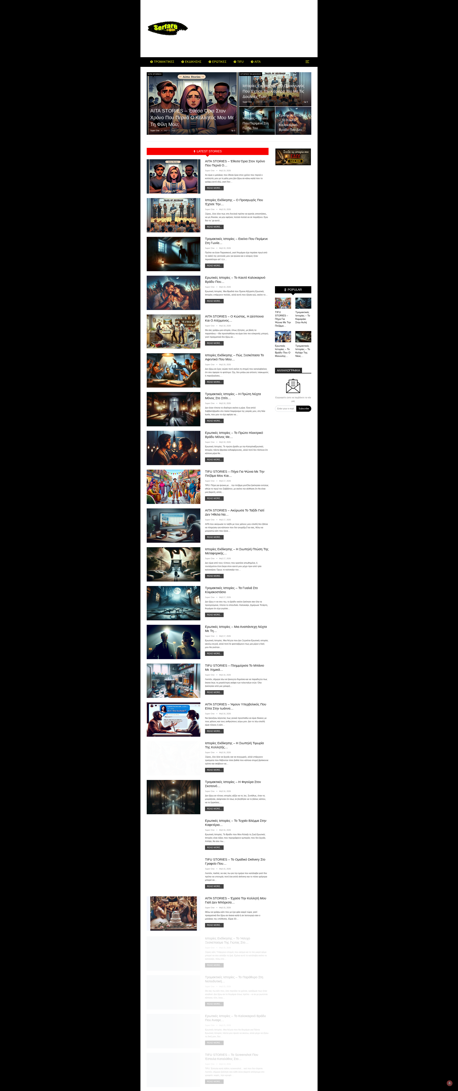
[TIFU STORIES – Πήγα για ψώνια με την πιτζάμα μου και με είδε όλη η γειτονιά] (173, 487)
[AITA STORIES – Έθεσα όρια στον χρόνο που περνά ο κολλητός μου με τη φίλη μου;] (192, 103)
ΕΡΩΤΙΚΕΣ (219, 61)
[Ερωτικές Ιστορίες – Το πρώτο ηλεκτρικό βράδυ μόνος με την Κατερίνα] (173, 448)
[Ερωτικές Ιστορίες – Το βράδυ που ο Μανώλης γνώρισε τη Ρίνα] (283, 336)
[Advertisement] (257, 29)
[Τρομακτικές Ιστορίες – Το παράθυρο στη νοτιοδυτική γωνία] (173, 991)
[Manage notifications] (449, 1083)
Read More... (214, 188)
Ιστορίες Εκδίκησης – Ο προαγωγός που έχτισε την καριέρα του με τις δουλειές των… (273, 91)
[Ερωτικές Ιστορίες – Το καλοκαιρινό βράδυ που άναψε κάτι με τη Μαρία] (173, 1030)
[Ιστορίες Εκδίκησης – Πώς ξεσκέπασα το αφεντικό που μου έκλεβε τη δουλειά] (173, 370)
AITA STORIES (154, 74)
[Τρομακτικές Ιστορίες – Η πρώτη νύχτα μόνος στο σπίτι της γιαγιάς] (173, 409)
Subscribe (304, 408)
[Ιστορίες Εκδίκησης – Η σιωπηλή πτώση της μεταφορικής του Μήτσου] (173, 564)
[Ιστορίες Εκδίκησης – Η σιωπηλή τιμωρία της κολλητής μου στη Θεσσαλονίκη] (173, 758)
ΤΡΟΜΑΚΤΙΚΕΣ (164, 61)
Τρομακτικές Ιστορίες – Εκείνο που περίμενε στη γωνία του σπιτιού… (256, 123)
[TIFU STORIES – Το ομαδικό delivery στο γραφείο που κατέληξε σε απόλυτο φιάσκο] (173, 875)
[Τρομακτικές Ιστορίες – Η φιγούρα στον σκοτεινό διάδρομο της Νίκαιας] (173, 797)
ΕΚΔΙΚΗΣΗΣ (193, 61)
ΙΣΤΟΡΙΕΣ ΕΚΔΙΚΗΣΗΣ (250, 74)
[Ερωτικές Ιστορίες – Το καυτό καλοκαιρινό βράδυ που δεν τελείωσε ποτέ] (173, 293)
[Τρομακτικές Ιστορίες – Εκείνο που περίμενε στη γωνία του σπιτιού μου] (257, 121)
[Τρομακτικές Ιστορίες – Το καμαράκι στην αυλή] (303, 303)
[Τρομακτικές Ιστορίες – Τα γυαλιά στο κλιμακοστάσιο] (173, 603)
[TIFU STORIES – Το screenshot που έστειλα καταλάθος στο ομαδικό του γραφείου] (173, 1068)
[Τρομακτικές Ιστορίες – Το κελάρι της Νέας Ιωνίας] (303, 336)
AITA (257, 61)
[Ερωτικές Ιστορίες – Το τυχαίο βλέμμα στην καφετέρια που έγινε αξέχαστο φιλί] (173, 836)
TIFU (240, 61)
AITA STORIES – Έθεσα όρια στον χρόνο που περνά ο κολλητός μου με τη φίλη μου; (192, 117)
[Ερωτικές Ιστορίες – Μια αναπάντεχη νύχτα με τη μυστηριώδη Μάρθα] (173, 642)
